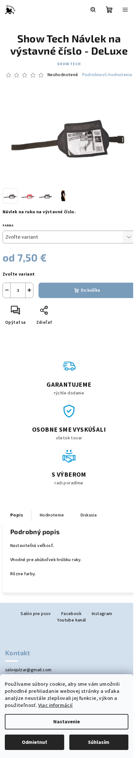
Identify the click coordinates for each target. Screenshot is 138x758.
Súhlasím (98, 742)
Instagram (102, 614)
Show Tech (69, 64)
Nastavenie (66, 721)
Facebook (71, 614)
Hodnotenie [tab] (52, 515)
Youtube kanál (71, 620)
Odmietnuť (34, 742)
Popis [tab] (16, 515)
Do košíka (90, 290)
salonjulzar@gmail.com (28, 670)
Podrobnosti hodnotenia (107, 75)
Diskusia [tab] (89, 515)
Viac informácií (55, 705)
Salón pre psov (36, 614)
